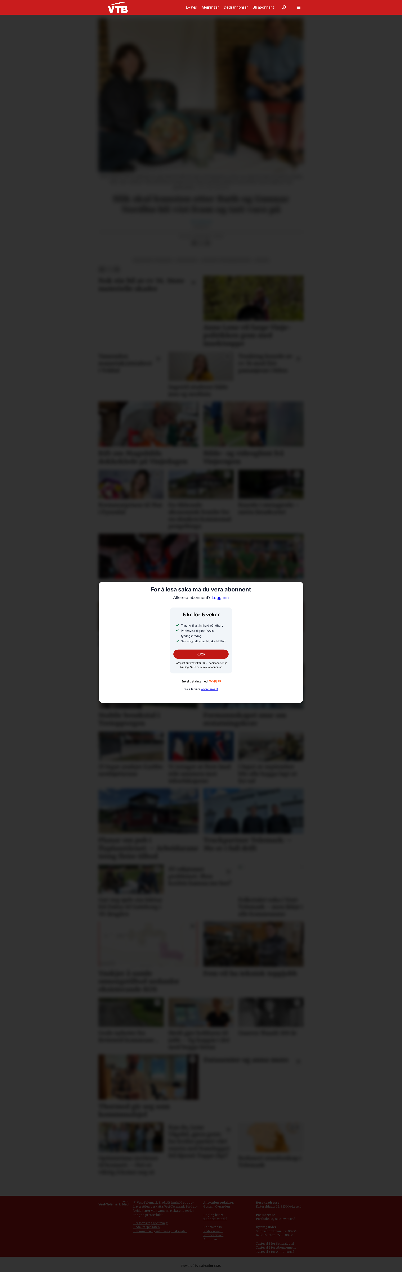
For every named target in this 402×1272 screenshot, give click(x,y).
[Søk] (284, 7)
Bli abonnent (263, 7)
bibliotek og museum (152, 260)
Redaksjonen (213, 1231)
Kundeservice (213, 1235)
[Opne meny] (299, 7)
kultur (262, 260)
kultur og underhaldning (226, 260)
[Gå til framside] (117, 7)
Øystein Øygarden (216, 1206)
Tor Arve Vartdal (215, 1219)
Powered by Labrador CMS (201, 1266)
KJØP (201, 654)
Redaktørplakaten (146, 1227)
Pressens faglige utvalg (150, 1223)
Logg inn (201, 597)
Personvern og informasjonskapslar (160, 1231)
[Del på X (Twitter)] (201, 243)
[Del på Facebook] (194, 243)
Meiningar (210, 7)
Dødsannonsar (236, 7)
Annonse (210, 1239)
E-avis (191, 7)
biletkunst (187, 260)
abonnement (209, 689)
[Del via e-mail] (207, 243)
